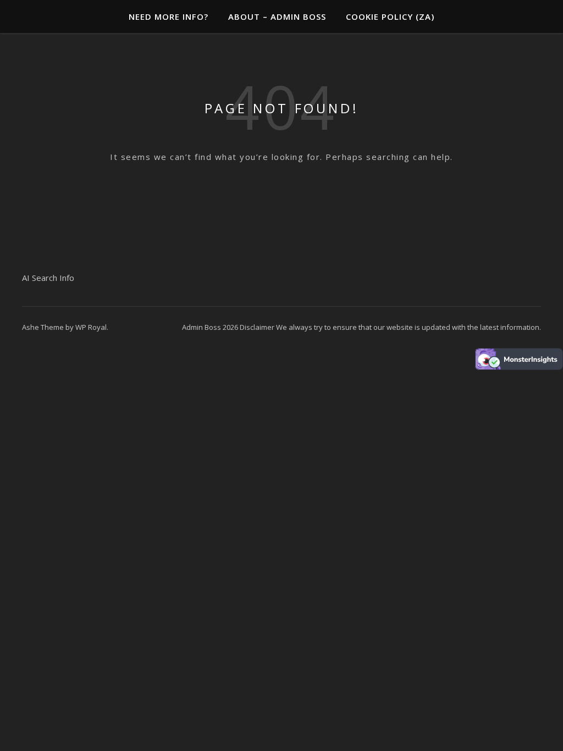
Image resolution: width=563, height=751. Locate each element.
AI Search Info (48, 277)
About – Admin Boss (277, 16)
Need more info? (168, 16)
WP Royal (91, 327)
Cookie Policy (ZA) (390, 16)
